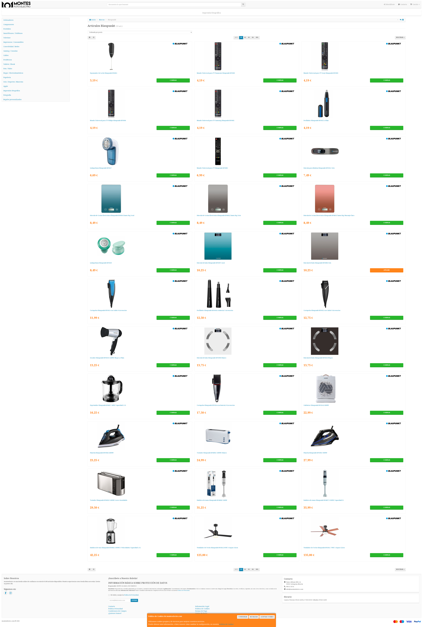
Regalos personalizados (12, 99)
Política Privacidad (115, 609)
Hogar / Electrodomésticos (13, 73)
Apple (5, 86)
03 (249, 37)
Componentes (8, 24)
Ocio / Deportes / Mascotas (13, 82)
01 (241, 37)
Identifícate (390, 4)
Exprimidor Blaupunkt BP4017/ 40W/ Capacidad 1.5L (108, 405)
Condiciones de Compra (117, 611)
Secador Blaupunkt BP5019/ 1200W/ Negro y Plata (107, 358)
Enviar (134, 600)
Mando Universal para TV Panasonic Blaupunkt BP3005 (216, 73)
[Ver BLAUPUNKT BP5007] (246, 246)
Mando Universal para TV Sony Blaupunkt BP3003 (321, 73)
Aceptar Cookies (267, 617)
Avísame (387, 270)
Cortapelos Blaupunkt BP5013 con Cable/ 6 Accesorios (108, 310)
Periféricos (7, 60)
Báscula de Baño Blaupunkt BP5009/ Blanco (211, 358)
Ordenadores (8, 20)
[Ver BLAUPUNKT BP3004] (140, 104)
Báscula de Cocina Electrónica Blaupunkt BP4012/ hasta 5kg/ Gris (219, 215)
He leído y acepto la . (125, 595)
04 (252, 37)
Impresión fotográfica (211, 13)
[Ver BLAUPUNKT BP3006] (246, 151)
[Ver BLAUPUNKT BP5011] (353, 151)
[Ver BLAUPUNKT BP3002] (246, 104)
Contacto (403, 4)
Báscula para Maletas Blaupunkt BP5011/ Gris (319, 168)
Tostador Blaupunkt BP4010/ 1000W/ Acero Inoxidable (108, 500)
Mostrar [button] (399, 37)
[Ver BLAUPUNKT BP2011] (353, 531)
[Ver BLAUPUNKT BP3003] (353, 56)
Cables (5, 55)
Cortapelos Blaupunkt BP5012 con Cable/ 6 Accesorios (322, 310)
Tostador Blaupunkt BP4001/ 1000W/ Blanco (212, 453)
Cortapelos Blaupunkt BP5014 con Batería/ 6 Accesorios (216, 405)
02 (245, 37)
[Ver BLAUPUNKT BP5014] (246, 388)
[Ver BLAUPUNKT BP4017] (140, 388)
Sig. (257, 37)
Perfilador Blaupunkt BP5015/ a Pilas (316, 120)
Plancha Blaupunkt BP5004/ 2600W (102, 453)
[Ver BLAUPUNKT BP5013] (140, 294)
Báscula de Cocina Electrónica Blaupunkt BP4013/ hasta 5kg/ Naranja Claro (329, 215)
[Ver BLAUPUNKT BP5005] (353, 436)
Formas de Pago (201, 611)
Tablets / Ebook (9, 64)
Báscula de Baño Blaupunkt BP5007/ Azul (211, 263)
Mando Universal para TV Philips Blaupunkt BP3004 (108, 120)
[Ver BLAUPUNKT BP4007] (353, 483)
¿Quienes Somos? (115, 613)
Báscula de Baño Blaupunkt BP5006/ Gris (317, 263)
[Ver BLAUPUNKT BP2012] (246, 531)
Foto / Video (7, 68)
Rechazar (254, 617)
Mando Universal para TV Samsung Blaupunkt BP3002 (215, 120)
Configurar (242, 617)
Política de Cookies (226, 624)
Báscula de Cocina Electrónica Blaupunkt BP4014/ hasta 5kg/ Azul (112, 215)
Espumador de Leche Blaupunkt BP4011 (103, 73)
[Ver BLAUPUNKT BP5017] (140, 151)
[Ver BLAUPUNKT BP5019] (140, 341)
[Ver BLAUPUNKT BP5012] (353, 294)
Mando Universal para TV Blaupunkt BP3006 (212, 168)
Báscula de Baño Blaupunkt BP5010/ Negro (318, 358)
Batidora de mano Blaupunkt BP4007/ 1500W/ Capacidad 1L (324, 500)
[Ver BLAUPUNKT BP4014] (140, 199)
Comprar (173, 80)
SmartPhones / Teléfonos (12, 33)
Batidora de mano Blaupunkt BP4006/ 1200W (212, 500)
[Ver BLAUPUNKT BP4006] (246, 483)
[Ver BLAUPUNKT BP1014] (353, 388)
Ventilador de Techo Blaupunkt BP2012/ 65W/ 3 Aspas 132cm (217, 547)
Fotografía (7, 95)
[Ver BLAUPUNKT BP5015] (353, 104)
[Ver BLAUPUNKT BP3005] (246, 56)
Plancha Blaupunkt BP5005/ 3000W (315, 453)
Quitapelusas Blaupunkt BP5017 (101, 168)
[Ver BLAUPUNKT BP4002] (140, 531)
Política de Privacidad (183, 590)
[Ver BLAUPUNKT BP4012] (246, 199)
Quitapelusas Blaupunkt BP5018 (101, 263)
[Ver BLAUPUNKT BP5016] (246, 294)
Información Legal (202, 606)
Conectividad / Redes (11, 46)
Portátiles (7, 29)
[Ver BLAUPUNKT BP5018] (140, 246)
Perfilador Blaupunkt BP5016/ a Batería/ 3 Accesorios (215, 310)
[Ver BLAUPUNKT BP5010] (353, 341)
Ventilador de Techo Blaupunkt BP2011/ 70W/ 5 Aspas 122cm (324, 547)
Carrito (415, 4)
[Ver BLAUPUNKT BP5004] (140, 436)
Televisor (7, 38)
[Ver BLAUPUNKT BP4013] (353, 199)
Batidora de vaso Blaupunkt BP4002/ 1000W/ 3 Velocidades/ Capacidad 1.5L (115, 547)
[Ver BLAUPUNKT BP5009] (246, 341)
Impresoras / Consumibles (13, 42)
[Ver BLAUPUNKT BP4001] (246, 436)
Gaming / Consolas (10, 51)
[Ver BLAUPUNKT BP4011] (140, 56)
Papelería (7, 77)
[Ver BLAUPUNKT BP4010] (140, 483)
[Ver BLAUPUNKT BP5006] (353, 246)
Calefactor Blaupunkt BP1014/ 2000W (316, 405)
